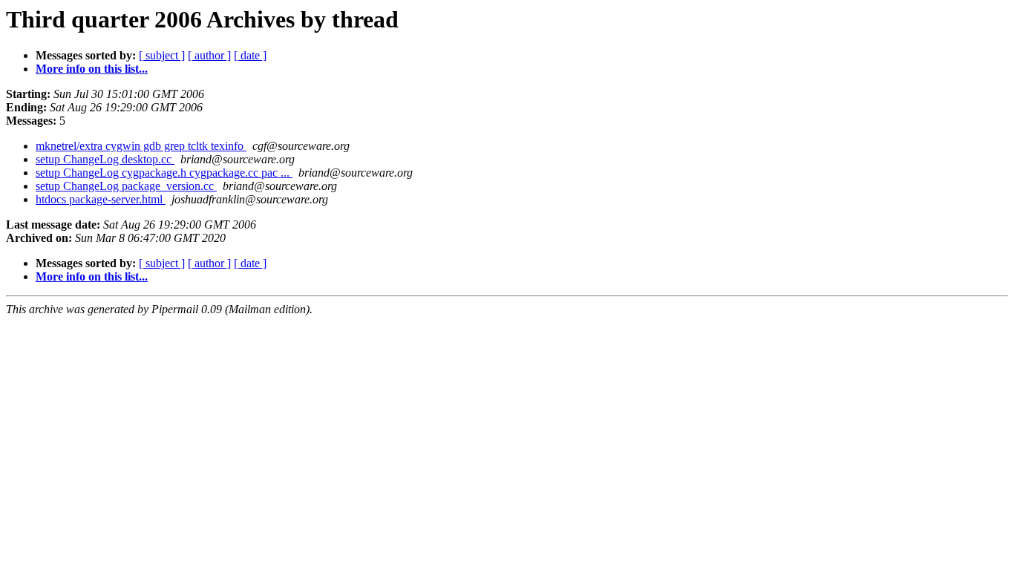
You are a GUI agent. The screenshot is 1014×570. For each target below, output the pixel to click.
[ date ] (250, 55)
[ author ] (209, 55)
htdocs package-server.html (101, 199)
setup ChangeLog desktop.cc (105, 159)
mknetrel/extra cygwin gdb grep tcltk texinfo (141, 146)
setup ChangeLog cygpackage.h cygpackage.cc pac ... (164, 172)
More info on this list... (92, 68)
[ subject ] (162, 55)
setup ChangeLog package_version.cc (126, 186)
